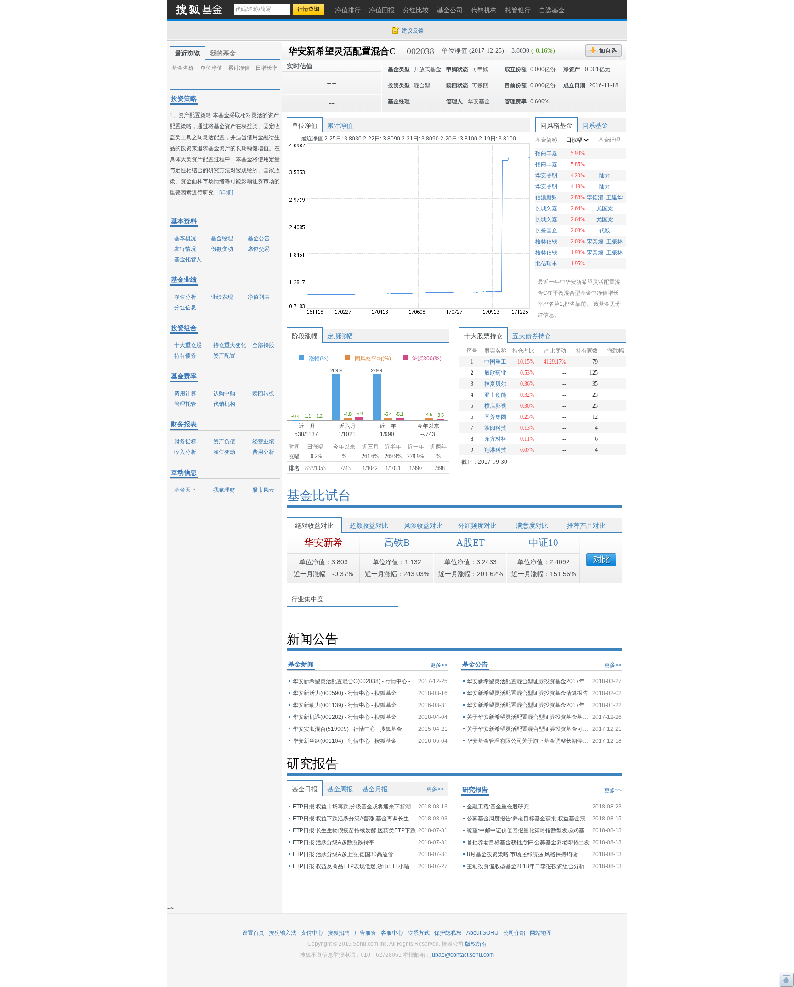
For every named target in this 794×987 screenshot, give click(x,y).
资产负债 (224, 441)
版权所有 (476, 944)
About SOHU (482, 933)
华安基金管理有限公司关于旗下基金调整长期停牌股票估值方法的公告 (529, 741)
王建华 (614, 197)
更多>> (439, 665)
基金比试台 (319, 495)
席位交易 (259, 249)
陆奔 (604, 175)
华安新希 (323, 542)
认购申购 (224, 393)
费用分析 (263, 452)
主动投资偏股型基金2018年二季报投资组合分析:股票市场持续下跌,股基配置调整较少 (529, 866)
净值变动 (224, 452)
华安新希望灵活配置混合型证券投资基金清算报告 (527, 693)
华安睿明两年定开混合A (550, 175)
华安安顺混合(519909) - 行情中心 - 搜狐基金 (347, 729)
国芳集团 (495, 417)
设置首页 (253, 933)
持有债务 (185, 356)
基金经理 (222, 238)
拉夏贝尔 (495, 384)
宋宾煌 (595, 241)
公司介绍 (514, 933)
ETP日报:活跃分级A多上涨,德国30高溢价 (343, 854)
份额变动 (222, 249)
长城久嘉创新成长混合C (550, 208)
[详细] (226, 192)
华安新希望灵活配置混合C (342, 51)
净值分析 (185, 297)
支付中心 (312, 933)
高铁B (397, 542)
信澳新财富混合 (550, 197)
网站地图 (541, 933)
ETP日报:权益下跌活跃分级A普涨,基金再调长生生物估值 (355, 818)
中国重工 (495, 362)
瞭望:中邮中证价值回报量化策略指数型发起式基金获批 (529, 830)
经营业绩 (263, 441)
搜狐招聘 (339, 933)
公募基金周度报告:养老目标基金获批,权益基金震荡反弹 (529, 818)
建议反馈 (413, 31)
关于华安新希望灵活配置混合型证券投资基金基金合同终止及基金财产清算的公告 (529, 717)
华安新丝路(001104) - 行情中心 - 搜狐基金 (345, 741)
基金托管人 (188, 259)
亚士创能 (495, 395)
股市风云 (263, 490)
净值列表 (259, 297)
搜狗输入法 (282, 933)
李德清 (595, 197)
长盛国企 (546, 230)
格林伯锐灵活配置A (550, 241)
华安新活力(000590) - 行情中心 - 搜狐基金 (345, 693)
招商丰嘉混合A (550, 153)
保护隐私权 (448, 933)
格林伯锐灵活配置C (550, 252)
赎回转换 (263, 393)
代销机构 (224, 404)
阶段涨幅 (305, 336)
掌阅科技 (495, 428)
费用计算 (185, 393)
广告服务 (365, 933)
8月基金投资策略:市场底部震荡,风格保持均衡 (522, 854)
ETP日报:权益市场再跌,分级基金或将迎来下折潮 (352, 806)
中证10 (543, 542)
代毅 (604, 230)
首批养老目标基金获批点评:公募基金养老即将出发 (528, 842)
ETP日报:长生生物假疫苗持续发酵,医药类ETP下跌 (354, 830)
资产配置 (224, 356)
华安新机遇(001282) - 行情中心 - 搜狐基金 (345, 717)
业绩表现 (222, 297)
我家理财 (224, 490)
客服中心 (392, 933)
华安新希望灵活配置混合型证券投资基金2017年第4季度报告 (529, 705)
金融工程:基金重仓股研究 (498, 806)
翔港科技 (495, 450)
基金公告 (259, 238)
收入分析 (185, 452)
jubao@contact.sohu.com (462, 955)
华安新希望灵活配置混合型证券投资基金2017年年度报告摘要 (529, 681)
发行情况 (185, 249)
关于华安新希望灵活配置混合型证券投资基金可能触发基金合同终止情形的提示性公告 (529, 729)
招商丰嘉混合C (550, 164)
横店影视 (495, 406)
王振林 (614, 241)
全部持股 (263, 345)
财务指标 (185, 441)
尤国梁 (604, 208)
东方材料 (495, 439)
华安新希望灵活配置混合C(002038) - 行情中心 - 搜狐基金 (355, 681)
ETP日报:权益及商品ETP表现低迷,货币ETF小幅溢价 (355, 866)
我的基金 (223, 53)
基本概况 (185, 238)
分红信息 (185, 307)
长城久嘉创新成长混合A (550, 219)
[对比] (601, 559)
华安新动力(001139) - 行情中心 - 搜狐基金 (345, 705)
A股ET (470, 542)
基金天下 (185, 490)
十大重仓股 (188, 345)
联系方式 (419, 933)
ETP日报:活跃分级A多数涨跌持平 (333, 842)
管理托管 (185, 404)
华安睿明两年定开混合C (550, 186)
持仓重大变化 (229, 345)
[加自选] (603, 50)
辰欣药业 (495, 373)
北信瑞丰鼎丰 (550, 263)
